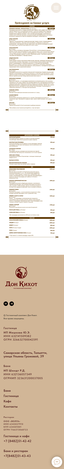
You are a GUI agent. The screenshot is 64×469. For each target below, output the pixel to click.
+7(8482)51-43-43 (17, 456)
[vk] (6, 303)
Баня (7, 390)
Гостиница (11, 396)
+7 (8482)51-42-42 (17, 441)
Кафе (7, 401)
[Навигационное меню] (56, 8)
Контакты (11, 406)
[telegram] (11, 303)
